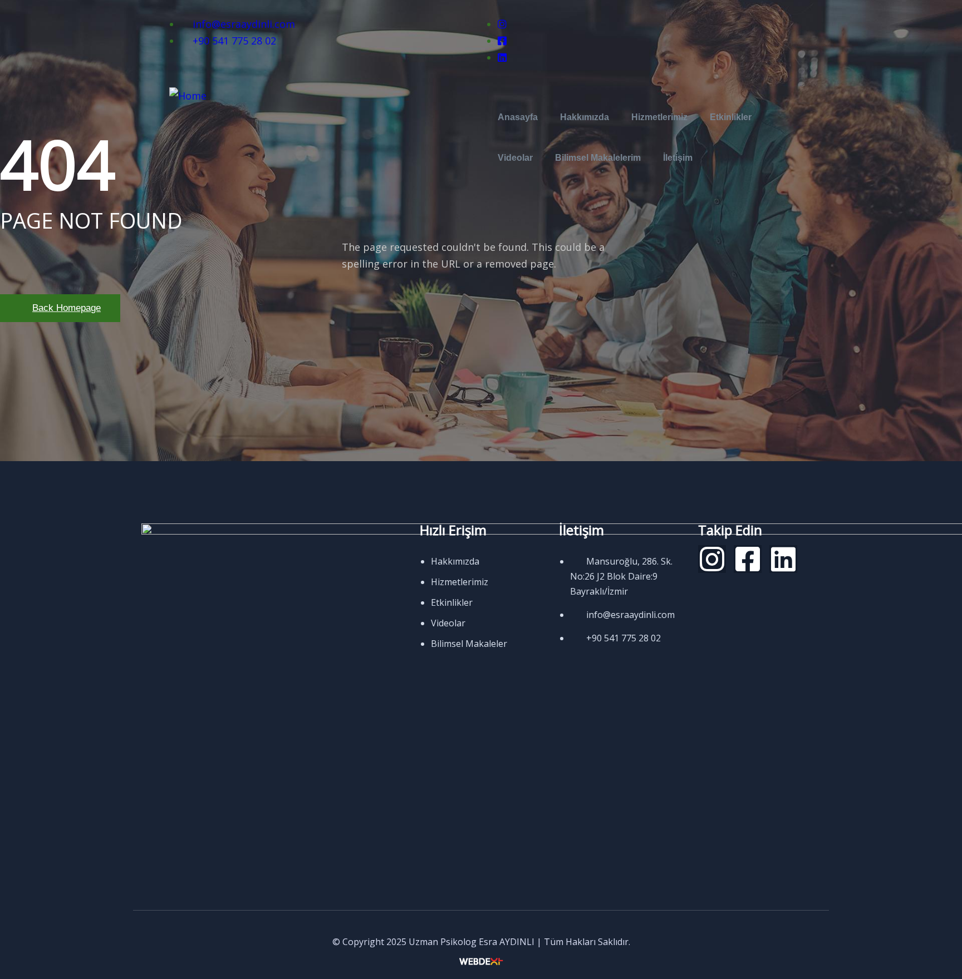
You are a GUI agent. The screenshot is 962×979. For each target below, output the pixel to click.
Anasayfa (518, 117)
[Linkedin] (783, 559)
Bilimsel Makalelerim (598, 157)
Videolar (515, 157)
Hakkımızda (584, 117)
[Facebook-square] (748, 559)
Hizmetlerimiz (659, 117)
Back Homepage (66, 308)
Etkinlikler (731, 117)
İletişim (678, 157)
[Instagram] (712, 559)
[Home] (188, 95)
